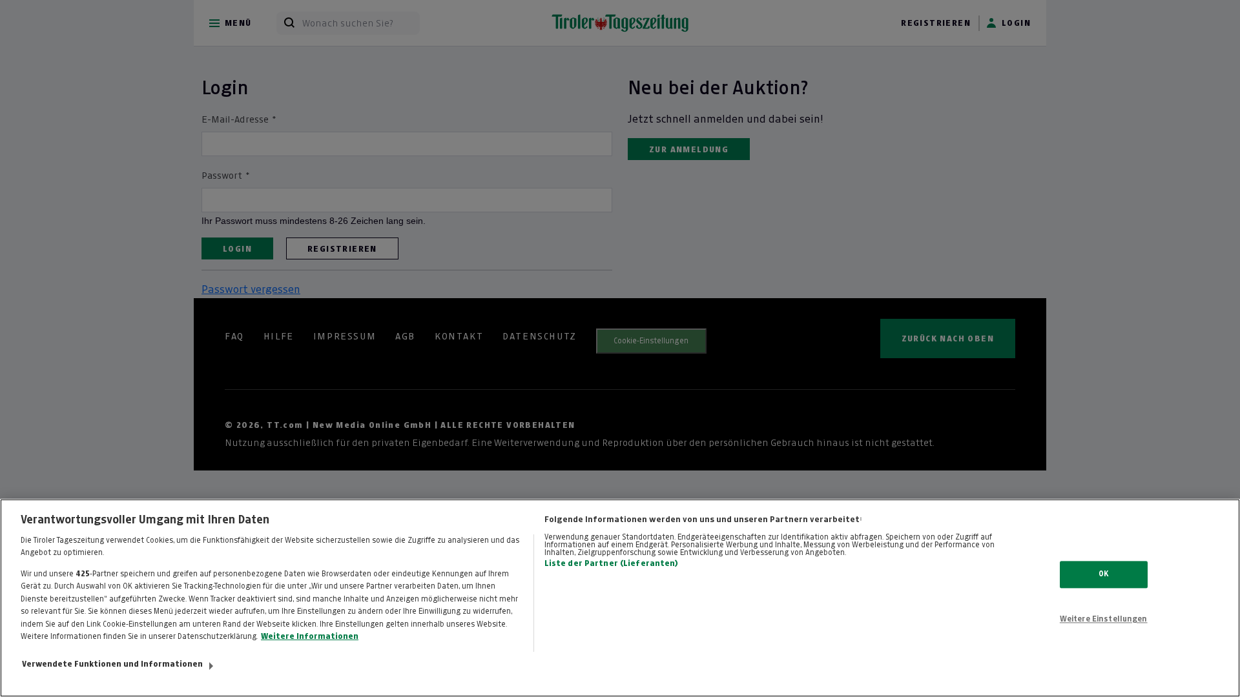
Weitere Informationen (309, 636)
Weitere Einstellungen (1104, 619)
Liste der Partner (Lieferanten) (611, 563)
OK (1103, 574)
